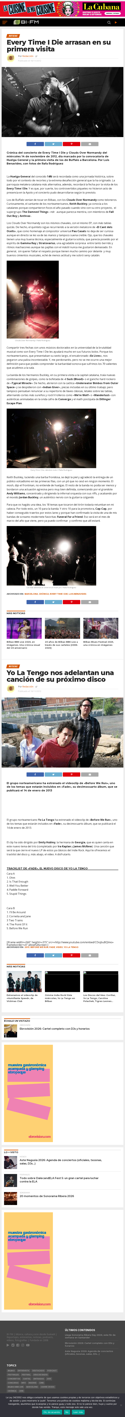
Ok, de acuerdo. (52, 1412)
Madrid (32, 1383)
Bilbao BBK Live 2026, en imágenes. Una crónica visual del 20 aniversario (23, 645)
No (67, 1412)
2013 (27, 947)
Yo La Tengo (71, 947)
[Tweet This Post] (53, 143)
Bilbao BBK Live (15, 1387)
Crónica (44, 594)
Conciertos (14, 1379)
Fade (52, 947)
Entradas (39, 1379)
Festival (26, 1375)
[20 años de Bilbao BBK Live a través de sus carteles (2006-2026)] (62, 638)
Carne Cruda (47, 1387)
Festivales (13, 1375)
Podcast (52, 1371)
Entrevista (23, 1371)
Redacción (27, 56)
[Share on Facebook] (35, 143)
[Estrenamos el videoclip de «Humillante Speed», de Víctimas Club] (24, 991)
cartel (26, 1379)
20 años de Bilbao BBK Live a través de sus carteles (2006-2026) (61, 645)
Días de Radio (41, 1375)
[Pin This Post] (71, 143)
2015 (21, 1391)
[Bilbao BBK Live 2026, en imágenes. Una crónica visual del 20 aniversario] (24, 638)
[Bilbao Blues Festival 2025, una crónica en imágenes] (100, 638)
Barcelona (31, 594)
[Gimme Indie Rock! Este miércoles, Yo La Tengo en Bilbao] (62, 973)
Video (59, 947)
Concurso (13, 1383)
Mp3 (23, 1383)
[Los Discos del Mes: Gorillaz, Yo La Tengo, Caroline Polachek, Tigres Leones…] (100, 973)
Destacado (38, 1371)
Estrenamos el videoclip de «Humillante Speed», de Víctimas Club (22, 998)
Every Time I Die (59, 594)
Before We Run (39, 947)
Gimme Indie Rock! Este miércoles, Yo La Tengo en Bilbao (60, 998)
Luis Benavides (77, 594)
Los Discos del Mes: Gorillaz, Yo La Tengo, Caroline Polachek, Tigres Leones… (99, 998)
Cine (41, 1383)
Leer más (78, 1412)
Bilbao (11, 1371)
